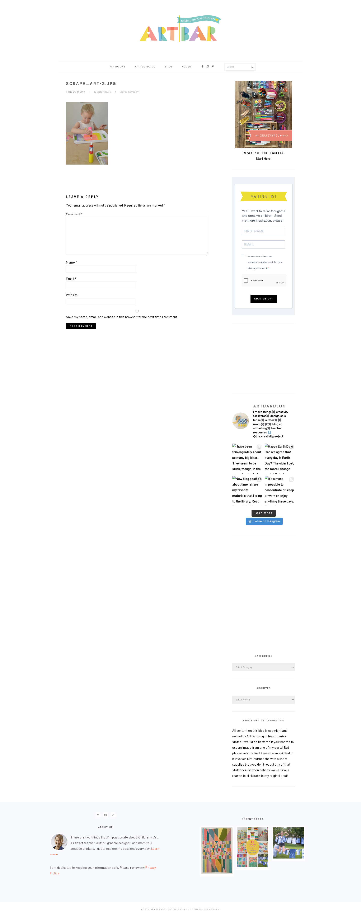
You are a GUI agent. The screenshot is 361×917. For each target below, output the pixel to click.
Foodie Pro (175, 909)
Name (71, 262)
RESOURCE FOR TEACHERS (264, 153)
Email (71, 279)
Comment (74, 214)
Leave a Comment (130, 91)
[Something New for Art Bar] (217, 873)
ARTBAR (180, 28)
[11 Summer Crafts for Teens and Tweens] (252, 866)
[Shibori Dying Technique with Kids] (288, 857)
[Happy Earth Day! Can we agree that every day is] (280, 459)
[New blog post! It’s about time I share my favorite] (247, 491)
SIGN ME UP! (263, 298)
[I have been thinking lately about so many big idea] (247, 459)
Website (72, 295)
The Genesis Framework (203, 909)
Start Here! (264, 159)
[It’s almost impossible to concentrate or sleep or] (280, 491)
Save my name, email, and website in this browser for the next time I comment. (122, 317)
